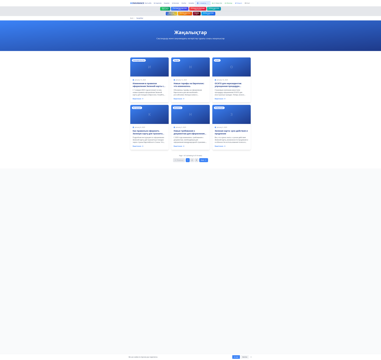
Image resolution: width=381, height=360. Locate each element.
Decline (244, 357)
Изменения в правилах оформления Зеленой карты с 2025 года (148, 86)
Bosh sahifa (148, 3)
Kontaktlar (191, 3)
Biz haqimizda (158, 3)
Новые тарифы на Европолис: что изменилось (189, 85)
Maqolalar (167, 3)
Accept (236, 357)
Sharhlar (183, 3)
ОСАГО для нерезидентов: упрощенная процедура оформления (228, 86)
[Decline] (251, 357)
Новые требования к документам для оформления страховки (189, 133)
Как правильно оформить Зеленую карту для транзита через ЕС (148, 133)
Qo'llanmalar (175, 3)
